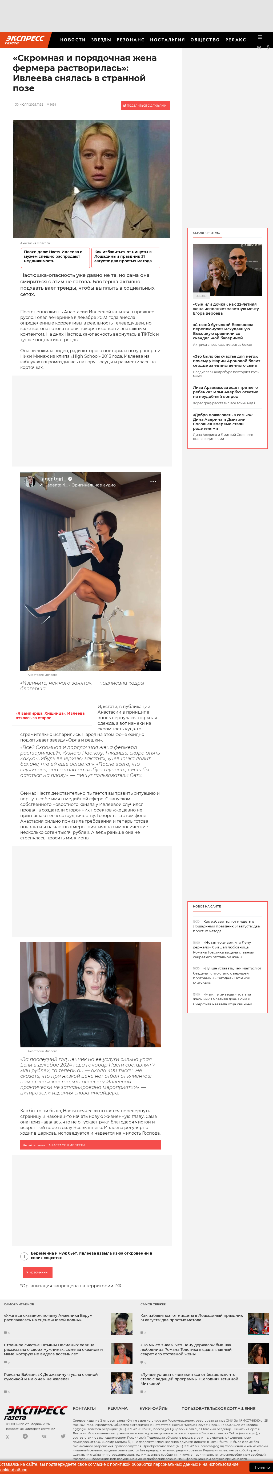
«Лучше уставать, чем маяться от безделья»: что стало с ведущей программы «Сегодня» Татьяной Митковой (189, 1379)
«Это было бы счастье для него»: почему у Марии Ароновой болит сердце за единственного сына (226, 361)
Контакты (84, 1408)
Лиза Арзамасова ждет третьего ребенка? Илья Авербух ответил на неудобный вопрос (225, 392)
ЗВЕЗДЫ (101, 39)
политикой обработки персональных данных (154, 1464)
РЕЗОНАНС (131, 39)
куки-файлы (154, 1408)
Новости (73, 39)
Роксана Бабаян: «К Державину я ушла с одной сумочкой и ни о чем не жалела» (51, 1376)
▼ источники (36, 1272)
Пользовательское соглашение (218, 1408)
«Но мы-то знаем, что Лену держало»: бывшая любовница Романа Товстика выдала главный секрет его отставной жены (186, 1349)
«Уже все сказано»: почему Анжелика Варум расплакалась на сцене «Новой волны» (48, 1317)
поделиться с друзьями (146, 105)
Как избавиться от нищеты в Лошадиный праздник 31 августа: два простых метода (123, 256)
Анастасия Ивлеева (67, 1145)
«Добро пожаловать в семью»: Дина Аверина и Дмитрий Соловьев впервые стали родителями (222, 422)
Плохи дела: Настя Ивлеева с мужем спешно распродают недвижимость (53, 256)
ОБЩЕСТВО (205, 39)
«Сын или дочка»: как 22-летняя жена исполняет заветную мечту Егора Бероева (226, 308)
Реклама (118, 1408)
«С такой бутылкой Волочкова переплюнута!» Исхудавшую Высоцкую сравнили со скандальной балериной (223, 331)
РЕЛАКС (236, 39)
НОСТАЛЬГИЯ (167, 39)
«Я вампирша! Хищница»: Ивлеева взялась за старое (50, 715)
